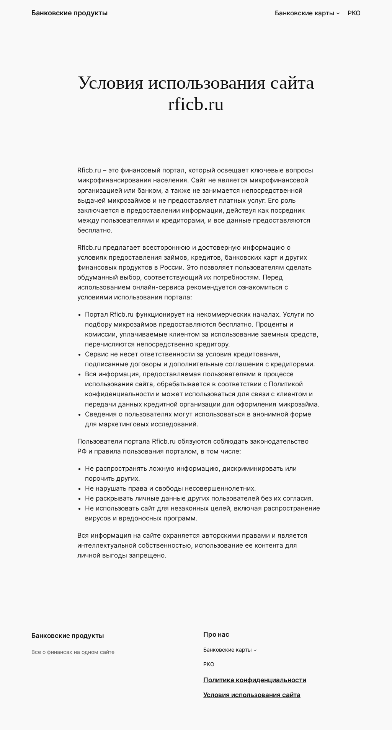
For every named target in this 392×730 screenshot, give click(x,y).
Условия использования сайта (252, 695)
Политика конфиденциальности (254, 680)
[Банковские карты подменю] (338, 13)
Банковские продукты (69, 13)
